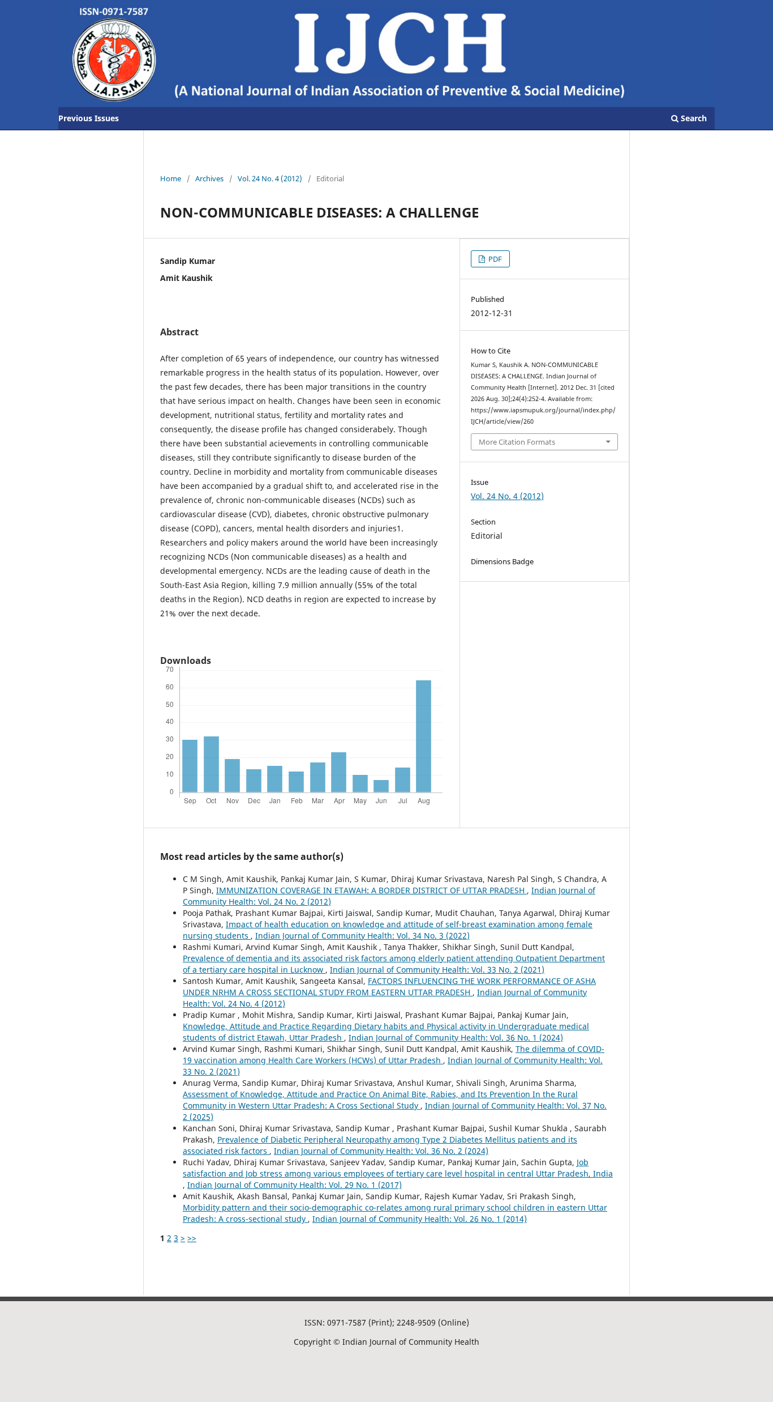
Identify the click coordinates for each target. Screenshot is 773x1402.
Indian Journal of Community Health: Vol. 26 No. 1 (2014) (419, 1218)
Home (170, 178)
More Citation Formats (517, 442)
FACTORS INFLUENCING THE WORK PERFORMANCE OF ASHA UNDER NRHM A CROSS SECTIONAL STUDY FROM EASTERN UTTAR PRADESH (389, 986)
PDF (494, 259)
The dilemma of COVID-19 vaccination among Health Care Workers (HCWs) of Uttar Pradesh (393, 1054)
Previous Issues (88, 118)
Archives (209, 178)
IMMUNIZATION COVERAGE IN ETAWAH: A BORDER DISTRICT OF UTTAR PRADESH (371, 890)
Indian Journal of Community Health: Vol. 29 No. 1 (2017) (294, 1184)
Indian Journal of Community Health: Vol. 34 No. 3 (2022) (362, 935)
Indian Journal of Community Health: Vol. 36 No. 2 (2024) (381, 1150)
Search (692, 118)
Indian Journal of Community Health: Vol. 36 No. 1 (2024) (456, 1037)
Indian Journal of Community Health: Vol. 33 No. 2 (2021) (437, 969)
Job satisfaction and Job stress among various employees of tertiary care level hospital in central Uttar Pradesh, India (398, 1168)
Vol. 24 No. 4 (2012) (270, 178)
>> (191, 1238)
